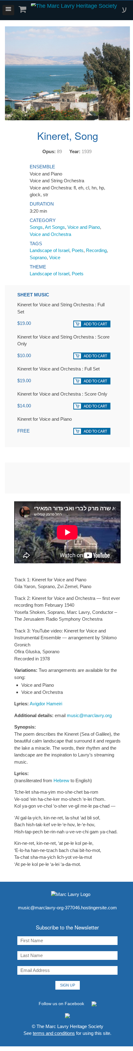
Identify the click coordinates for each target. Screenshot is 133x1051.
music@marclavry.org (89, 715)
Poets (78, 250)
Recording (96, 250)
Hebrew (61, 780)
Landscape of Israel (49, 250)
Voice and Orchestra (50, 234)
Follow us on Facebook (62, 1003)
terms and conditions (54, 1033)
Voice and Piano (83, 227)
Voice (54, 257)
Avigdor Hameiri (46, 703)
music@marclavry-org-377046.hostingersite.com (67, 907)
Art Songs (55, 227)
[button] (8, 10)
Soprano (38, 257)
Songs (36, 227)
